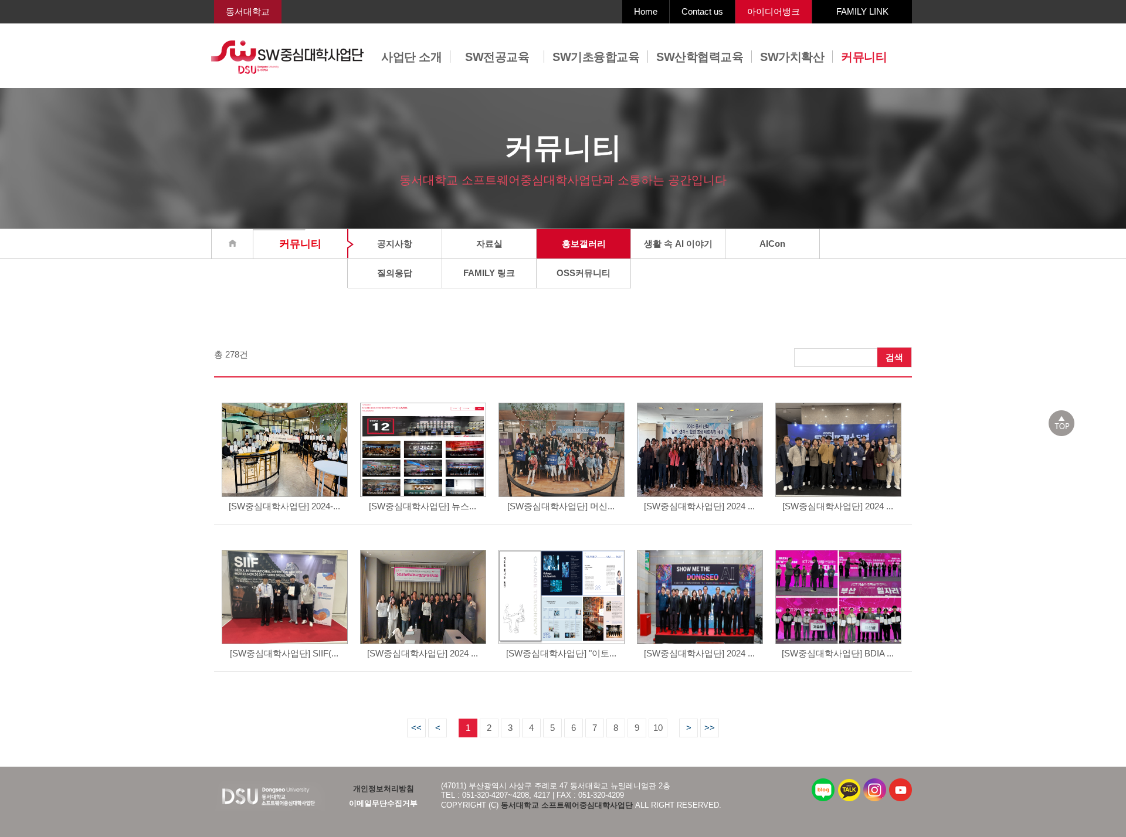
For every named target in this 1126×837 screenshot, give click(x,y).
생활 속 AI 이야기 (678, 244)
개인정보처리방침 (383, 788)
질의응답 (394, 273)
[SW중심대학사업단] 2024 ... (699, 506)
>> (709, 728)
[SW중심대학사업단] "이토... (561, 653)
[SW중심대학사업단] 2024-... (284, 506)
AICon (772, 244)
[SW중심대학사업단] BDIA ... (838, 653)
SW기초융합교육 (595, 56)
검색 (894, 357)
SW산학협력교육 (699, 56)
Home (645, 11)
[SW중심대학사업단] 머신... (561, 506)
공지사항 (394, 244)
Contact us (702, 11)
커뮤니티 (864, 56)
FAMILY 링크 (489, 273)
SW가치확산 (792, 56)
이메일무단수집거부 (383, 803)
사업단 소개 (411, 56)
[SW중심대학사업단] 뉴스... (422, 506)
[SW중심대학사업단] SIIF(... (284, 653)
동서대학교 (248, 11)
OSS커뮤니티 (584, 273)
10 (658, 728)
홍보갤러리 (584, 244)
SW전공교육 (497, 56)
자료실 (489, 244)
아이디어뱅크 (773, 11)
